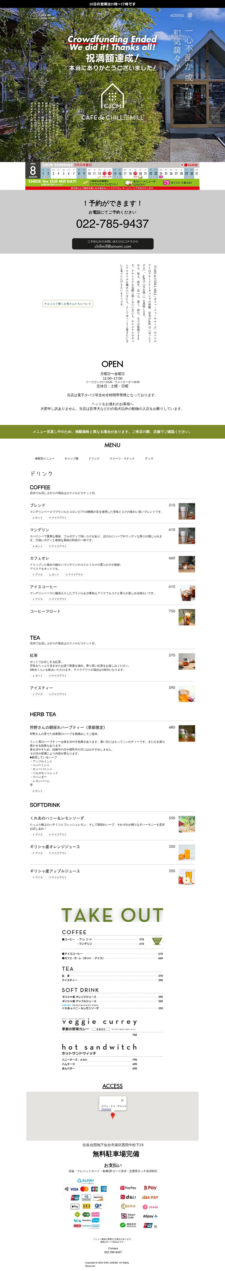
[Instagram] (190, 15)
